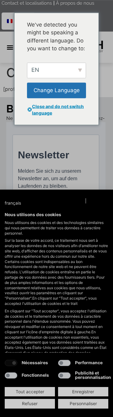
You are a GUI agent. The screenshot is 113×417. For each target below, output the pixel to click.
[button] (19, 203)
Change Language (57, 90)
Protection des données (59, 200)
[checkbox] (11, 363)
